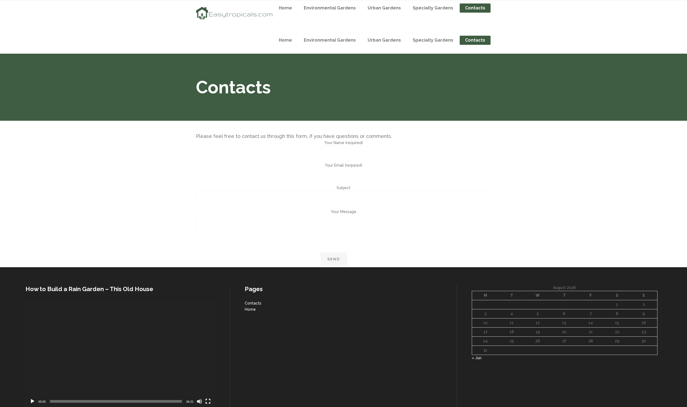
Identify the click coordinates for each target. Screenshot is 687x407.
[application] (120, 353)
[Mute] (199, 401)
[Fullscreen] (208, 401)
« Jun (476, 358)
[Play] (32, 401)
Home (250, 309)
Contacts (253, 303)
